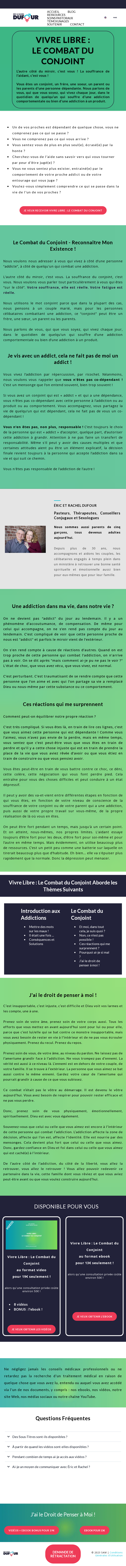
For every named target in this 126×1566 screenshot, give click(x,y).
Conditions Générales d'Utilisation (109, 1555)
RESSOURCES (56, 14)
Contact (77, 24)
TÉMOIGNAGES (58, 21)
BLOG (71, 11)
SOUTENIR (54, 24)
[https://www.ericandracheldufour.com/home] (106, 17)
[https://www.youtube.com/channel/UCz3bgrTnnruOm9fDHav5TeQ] (116, 17)
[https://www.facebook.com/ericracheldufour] (114, 17)
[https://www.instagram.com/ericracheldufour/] (115, 17)
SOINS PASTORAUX (60, 18)
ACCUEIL (53, 11)
